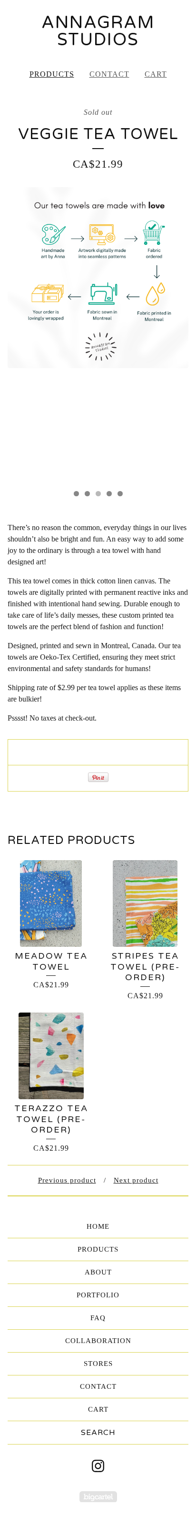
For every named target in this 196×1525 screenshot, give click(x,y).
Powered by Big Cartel (98, 1496)
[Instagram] (98, 1466)
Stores (98, 1363)
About (98, 1272)
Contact (109, 74)
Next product (136, 1180)
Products (51, 74)
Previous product (67, 1180)
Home (98, 1226)
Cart (156, 74)
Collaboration (98, 1340)
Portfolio (98, 1295)
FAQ (98, 1318)
